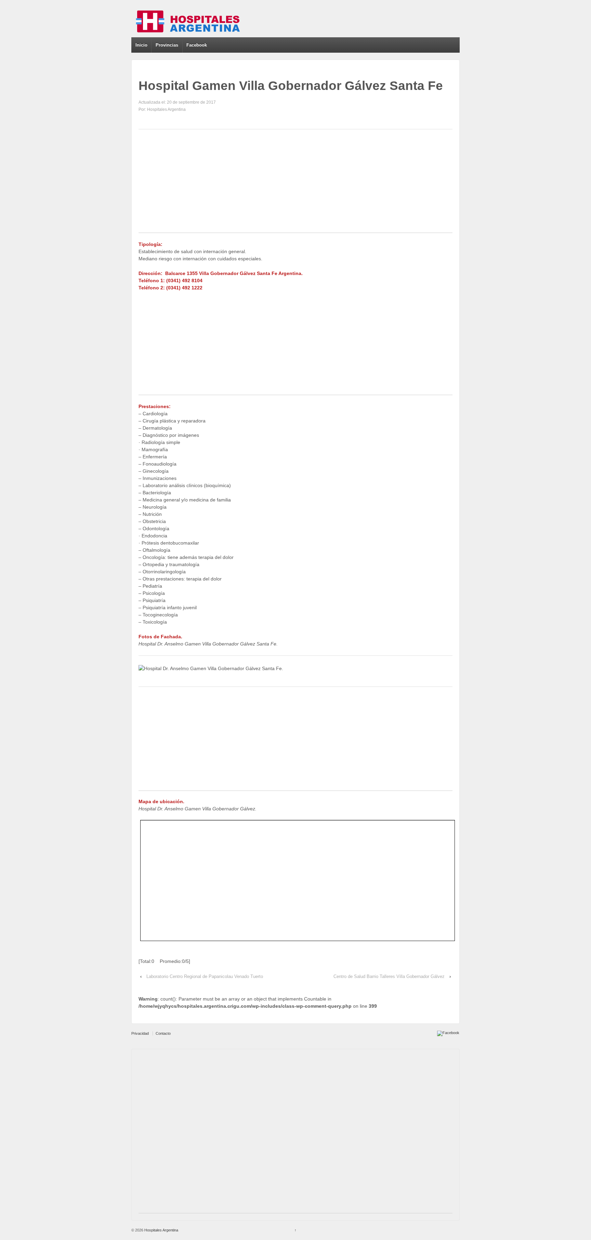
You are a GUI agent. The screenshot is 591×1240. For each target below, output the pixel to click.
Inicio (141, 45)
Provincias (167, 45)
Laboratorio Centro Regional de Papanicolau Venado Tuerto (204, 976)
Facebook (196, 45)
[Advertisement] (295, 185)
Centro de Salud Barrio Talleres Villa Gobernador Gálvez (389, 976)
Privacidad (140, 1033)
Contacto (163, 1033)
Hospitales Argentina (160, 1230)
